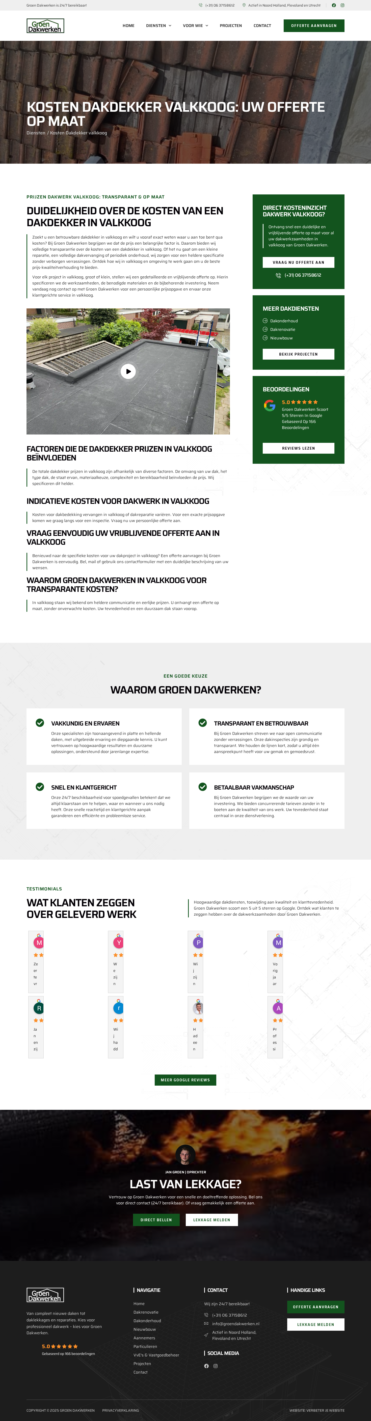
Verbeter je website (325, 1410)
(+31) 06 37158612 (303, 275)
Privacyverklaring (120, 1410)
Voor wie (193, 26)
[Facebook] (334, 5)
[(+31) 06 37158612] (278, 275)
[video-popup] (128, 371)
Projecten (231, 26)
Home (129, 26)
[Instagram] (342, 5)
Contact (262, 26)
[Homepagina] (45, 25)
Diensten (156, 26)
